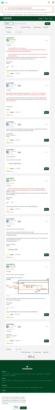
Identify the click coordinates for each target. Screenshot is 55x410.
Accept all (23, 407)
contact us (33, 9)
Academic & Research (6, 373)
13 (10, 142)
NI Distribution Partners (6, 380)
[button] (7, 73)
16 (10, 257)
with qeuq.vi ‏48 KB (13, 249)
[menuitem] (49, 3)
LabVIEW (41, 14)
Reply (46, 73)
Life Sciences (48, 373)
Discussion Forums (18, 14)
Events (41, 387)
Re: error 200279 (10, 38)
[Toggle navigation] (8, 2)
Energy (33, 373)
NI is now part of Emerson (7, 387)
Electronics (29, 373)
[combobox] (29, 23)
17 (10, 317)
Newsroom (27, 387)
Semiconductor (6, 375)
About (14, 387)
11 (10, 76)
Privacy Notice (6, 400)
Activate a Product (29, 392)
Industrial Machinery (40, 373)
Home (4, 14)
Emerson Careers (20, 387)
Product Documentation (12, 392)
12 (10, 115)
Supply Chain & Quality (34, 387)
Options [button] (46, 40)
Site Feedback (48, 392)
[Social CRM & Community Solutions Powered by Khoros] (31, 356)
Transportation (13, 375)
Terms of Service (34, 380)
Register (41, 18)
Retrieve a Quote (26, 380)
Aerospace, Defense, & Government (18, 373)
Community (9, 14)
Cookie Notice (15, 400)
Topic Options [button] (8, 27)
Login (46, 18)
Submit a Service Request (39, 392)
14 (10, 171)
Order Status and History (17, 380)
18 (10, 343)
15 (10, 211)
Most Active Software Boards (31, 14)
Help (51, 18)
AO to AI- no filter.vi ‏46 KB (15, 163)
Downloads (4, 392)
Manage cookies (16, 407)
